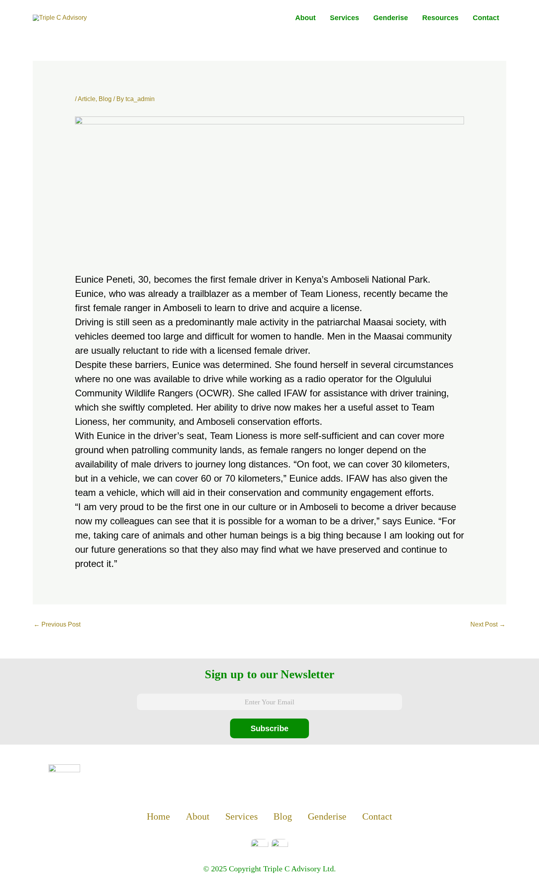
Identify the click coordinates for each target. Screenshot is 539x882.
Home (158, 816)
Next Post (487, 624)
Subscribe (269, 728)
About (305, 18)
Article (86, 99)
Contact (486, 18)
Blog (105, 99)
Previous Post (57, 624)
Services (344, 18)
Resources (440, 18)
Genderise (390, 18)
